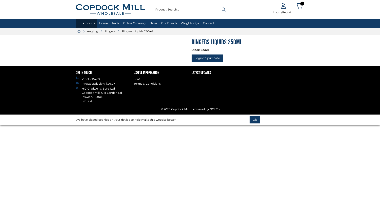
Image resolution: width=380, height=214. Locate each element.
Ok (255, 119)
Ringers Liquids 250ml (137, 31)
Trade (115, 23)
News (153, 23)
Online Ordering (134, 23)
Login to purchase (207, 58)
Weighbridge (190, 23)
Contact (208, 23)
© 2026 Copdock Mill (175, 109)
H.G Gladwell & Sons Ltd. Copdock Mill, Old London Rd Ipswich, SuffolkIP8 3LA (102, 95)
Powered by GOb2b (206, 109)
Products (88, 23)
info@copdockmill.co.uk (98, 83)
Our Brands (169, 23)
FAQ (137, 78)
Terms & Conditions (147, 83)
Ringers (110, 31)
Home (103, 23)
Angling (92, 31)
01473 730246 (91, 78)
